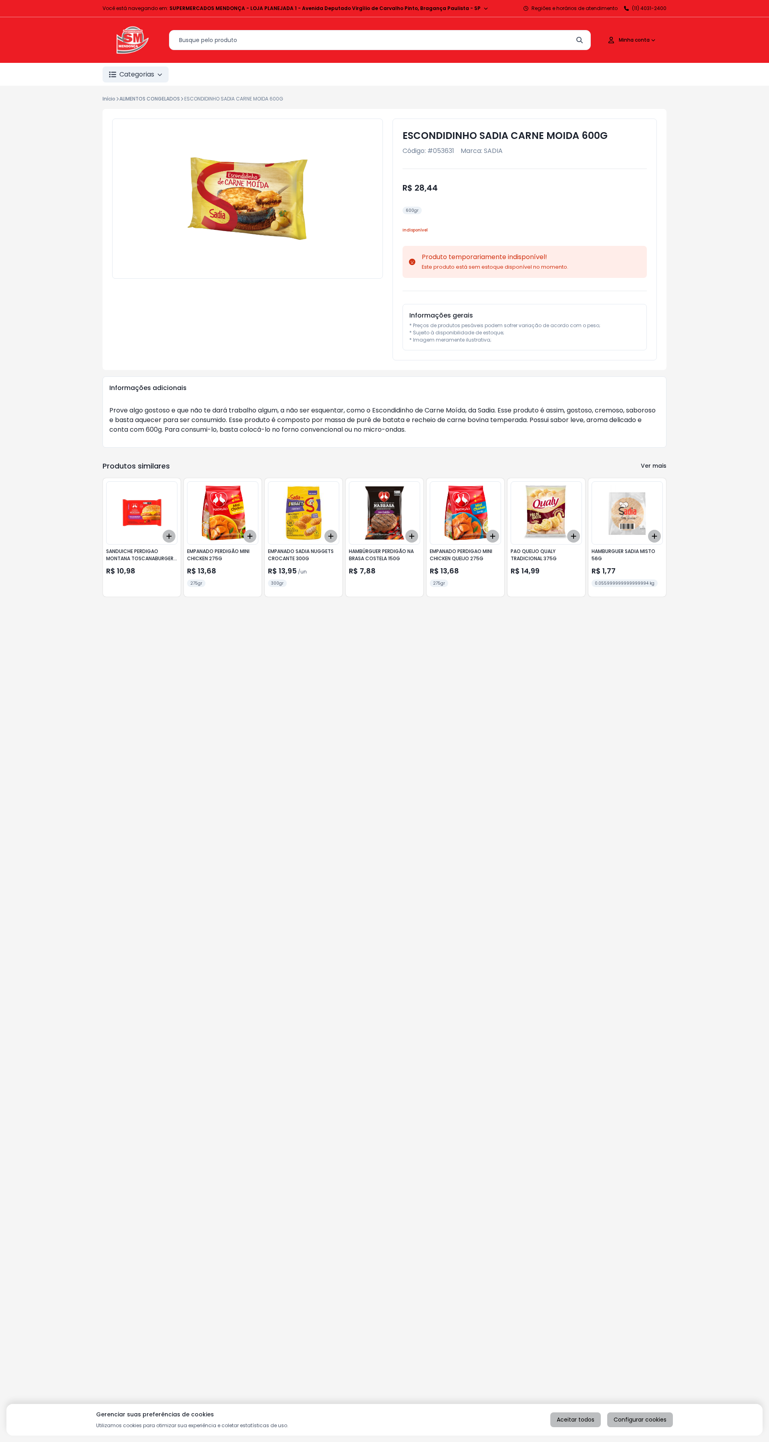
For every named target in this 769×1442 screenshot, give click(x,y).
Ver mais (653, 466)
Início (109, 98)
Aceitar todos (575, 1420)
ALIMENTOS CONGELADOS (149, 98)
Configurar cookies (640, 1420)
